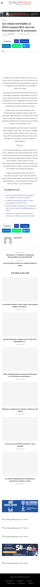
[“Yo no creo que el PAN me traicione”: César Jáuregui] (20, 429)
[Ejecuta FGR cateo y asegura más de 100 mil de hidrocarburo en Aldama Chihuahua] (20, 324)
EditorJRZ (11, 34)
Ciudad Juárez (9, 581)
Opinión (30, 583)
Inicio (3, 14)
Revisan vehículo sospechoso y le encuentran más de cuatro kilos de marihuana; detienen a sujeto (21, 208)
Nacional (29, 581)
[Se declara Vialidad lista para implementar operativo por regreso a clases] (20, 464)
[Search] (38, 3)
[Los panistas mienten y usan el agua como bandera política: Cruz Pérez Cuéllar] (20, 289)
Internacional (11, 583)
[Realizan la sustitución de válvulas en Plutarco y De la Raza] (20, 394)
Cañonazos (21, 583)
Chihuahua (20, 581)
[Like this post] (17, 41)
